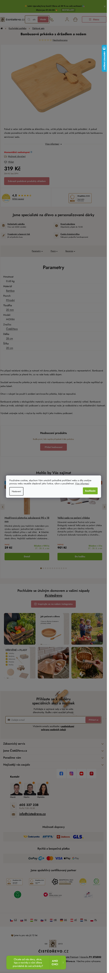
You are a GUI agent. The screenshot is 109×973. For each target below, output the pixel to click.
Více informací (82, 483)
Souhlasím (90, 490)
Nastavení (16, 491)
